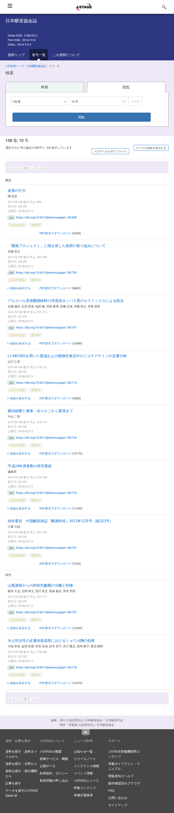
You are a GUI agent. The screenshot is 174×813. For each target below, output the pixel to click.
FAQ (111, 790)
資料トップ (16, 54)
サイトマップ (117, 805)
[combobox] (38, 101)
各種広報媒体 (83, 795)
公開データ (48, 766)
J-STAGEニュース (86, 780)
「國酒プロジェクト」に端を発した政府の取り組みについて (57, 245)
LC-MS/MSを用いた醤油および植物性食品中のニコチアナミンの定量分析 (67, 355)
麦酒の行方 (17, 190)
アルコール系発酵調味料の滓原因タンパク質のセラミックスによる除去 (66, 300)
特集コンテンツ (85, 788)
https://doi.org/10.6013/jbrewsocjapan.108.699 (46, 217)
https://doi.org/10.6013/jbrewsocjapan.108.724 (46, 437)
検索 (44, 86)
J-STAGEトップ (14, 66)
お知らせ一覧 (83, 751)
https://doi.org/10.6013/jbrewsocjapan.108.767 (46, 612)
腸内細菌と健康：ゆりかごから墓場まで (40, 410)
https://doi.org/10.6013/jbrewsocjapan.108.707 (46, 327)
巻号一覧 (39, 54)
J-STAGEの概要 (51, 751)
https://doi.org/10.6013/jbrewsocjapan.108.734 (46, 493)
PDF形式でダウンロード (55, 233)
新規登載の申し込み (54, 780)
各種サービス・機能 (54, 758)
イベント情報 (83, 773)
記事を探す (13, 783)
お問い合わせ (117, 798)
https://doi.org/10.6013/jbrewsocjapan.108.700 (46, 272)
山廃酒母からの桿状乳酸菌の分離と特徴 (40, 585)
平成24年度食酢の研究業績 (30, 465)
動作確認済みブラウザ (124, 783)
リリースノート (85, 758)
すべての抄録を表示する (151, 148)
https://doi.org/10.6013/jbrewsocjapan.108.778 (46, 667)
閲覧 (126, 87)
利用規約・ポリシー (54, 773)
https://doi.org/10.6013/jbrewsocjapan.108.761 (46, 548)
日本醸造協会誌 (36, 66)
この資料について (66, 54)
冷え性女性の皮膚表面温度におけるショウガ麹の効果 (51, 640)
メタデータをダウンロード (110, 151)
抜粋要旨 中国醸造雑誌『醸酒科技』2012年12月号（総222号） (60, 520)
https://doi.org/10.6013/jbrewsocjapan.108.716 (46, 383)
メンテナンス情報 (86, 766)
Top (86, 732)
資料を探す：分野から (21, 763)
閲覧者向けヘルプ (121, 776)
